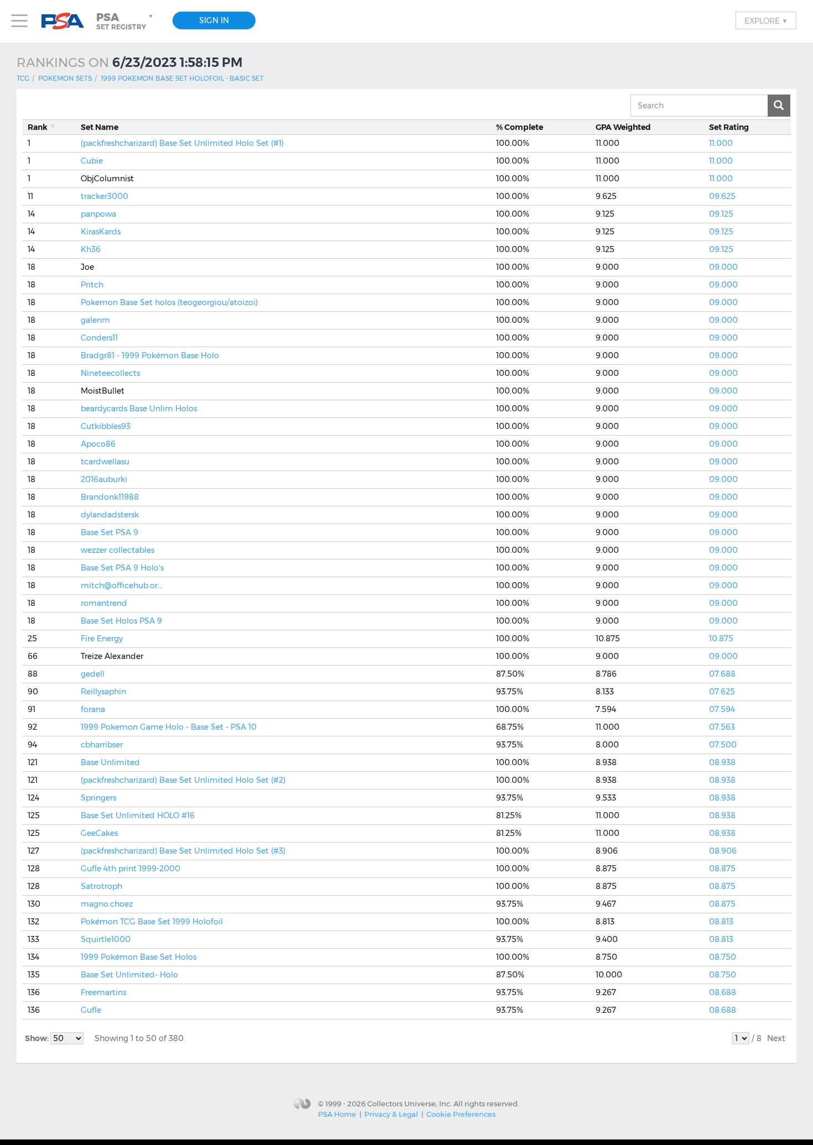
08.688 (722, 992)
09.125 (721, 214)
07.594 (722, 709)
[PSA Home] (66, 21)
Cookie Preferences (461, 1114)
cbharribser (102, 745)
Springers (98, 798)
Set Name (99, 127)
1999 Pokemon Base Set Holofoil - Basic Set (182, 78)
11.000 (721, 143)
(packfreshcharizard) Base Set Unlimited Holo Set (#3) (183, 851)
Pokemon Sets (65, 78)
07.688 (722, 674)
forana (93, 709)
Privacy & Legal (391, 1114)
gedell (93, 674)
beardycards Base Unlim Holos (139, 409)
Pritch (92, 285)
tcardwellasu (105, 462)
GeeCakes (99, 833)
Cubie (92, 161)
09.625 (722, 196)
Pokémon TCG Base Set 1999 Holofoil (152, 922)
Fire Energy (102, 639)
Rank (38, 127)
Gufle (91, 1010)
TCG (23, 78)
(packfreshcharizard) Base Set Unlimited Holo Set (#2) (183, 780)
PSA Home (337, 1114)
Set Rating (729, 127)
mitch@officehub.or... (122, 585)
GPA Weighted (623, 127)
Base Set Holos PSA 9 (121, 621)
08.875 (722, 869)
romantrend (104, 603)
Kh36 (91, 249)
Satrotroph (101, 886)
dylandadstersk (110, 515)
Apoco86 (98, 444)
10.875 (721, 639)
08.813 (721, 922)
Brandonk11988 (110, 497)
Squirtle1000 (106, 939)
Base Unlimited (110, 762)
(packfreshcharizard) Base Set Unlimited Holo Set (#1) (182, 143)
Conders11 (99, 338)
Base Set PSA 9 (109, 532)
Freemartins (103, 992)
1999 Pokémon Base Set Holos (138, 957)
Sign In (214, 20)
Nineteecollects (110, 373)
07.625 (722, 692)
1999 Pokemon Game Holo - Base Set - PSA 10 (169, 727)
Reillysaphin (103, 692)
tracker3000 (104, 196)
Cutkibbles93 (106, 426)
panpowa (98, 214)
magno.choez (107, 904)
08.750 (722, 957)
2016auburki (104, 479)
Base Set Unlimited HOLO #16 (138, 815)
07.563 (722, 727)
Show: (37, 1038)
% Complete (519, 127)
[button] (125, 21)
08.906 (723, 851)
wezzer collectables (117, 550)
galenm (95, 320)
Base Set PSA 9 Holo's (122, 568)
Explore (766, 20)
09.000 (723, 267)
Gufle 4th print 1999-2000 (130, 869)
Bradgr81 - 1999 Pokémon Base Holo (150, 355)
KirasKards (101, 232)
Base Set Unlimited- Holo (129, 975)
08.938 (722, 762)
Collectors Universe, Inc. (409, 1103)
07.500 (723, 745)
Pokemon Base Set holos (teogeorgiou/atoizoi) (169, 302)
